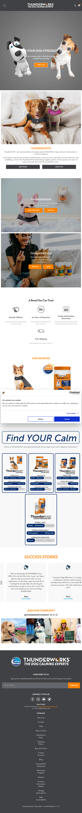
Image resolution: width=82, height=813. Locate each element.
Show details (71, 413)
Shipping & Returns (28, 806)
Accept (66, 419)
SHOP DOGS (23, 167)
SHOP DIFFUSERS (33, 210)
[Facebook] (32, 700)
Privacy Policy (38, 806)
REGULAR (35, 266)
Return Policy (41, 731)
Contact (41, 722)
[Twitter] (49, 700)
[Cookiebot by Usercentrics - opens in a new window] (71, 392)
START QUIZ (41, 65)
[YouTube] (44, 700)
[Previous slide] (1, 582)
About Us (41, 718)
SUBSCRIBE (74, 685)
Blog (41, 759)
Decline (40, 419)
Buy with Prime (41, 748)
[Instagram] (38, 700)
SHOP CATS (59, 167)
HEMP (48, 266)
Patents (41, 777)
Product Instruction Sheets (41, 784)
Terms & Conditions (49, 806)
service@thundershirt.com (47, 706)
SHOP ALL (51, 210)
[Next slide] (80, 582)
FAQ (41, 726)
